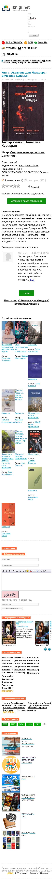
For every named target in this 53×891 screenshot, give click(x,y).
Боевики (6, 669)
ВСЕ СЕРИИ (8, 712)
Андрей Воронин (32, 462)
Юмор (4, 688)
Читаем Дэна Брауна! (13, 703)
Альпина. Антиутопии (14, 708)
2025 (13, 724)
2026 (5, 724)
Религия (6, 676)
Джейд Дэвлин (22, 627)
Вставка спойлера (44, 571)
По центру (20, 571)
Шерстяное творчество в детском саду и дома (8, 348)
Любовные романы (11, 663)
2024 (21, 724)
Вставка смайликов (27, 571)
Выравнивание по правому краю (23, 571)
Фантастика (7, 657)
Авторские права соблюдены (26, 201)
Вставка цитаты (38, 571)
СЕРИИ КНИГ (29, 48)
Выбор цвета (30, 571)
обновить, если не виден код (17, 600)
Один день (8, 710)
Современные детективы (27, 152)
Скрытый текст (34, 571)
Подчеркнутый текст (9, 571)
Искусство (19, 669)
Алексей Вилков (19, 421)
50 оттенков (20, 705)
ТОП (30, 42)
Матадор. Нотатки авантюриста (21, 456)
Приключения (8, 672)
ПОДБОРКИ (12, 54)
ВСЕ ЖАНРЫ (8, 691)
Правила (44, 873)
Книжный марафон (37, 708)
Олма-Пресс (31, 165)
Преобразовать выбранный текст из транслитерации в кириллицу (41, 571)
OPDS (10, 873)
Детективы (9, 155)
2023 (30, 724)
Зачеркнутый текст (13, 571)
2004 (19, 169)
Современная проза (11, 679)
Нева (21, 165)
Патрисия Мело (6, 534)
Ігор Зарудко (20, 464)
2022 (38, 724)
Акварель (32, 345)
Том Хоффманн (7, 473)
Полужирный (3, 571)
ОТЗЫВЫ (11, 48)
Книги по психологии (37, 657)
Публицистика (34, 673)
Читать (26, 293)
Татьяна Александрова (8, 421)
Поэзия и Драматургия (38, 669)
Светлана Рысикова (6, 359)
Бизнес (17, 657)
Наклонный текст (6, 571)
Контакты (34, 873)
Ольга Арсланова (34, 350)
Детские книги (21, 660)
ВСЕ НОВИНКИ (14, 42)
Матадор (6, 527)
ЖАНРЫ (42, 42)
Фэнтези (6, 660)
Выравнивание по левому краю (17, 571)
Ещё (32, 280)
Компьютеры (33, 660)
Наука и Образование (38, 663)
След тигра (33, 454)
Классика (19, 672)
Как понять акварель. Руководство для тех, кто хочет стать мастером (7, 461)
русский (13, 162)
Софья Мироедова (21, 357)
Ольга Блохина (34, 384)
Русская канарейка (26, 710)
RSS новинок (21, 873)
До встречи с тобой (39, 705)
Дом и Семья (20, 663)
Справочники (8, 682)
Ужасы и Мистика (10, 685)
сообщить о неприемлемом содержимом (23, 193)
